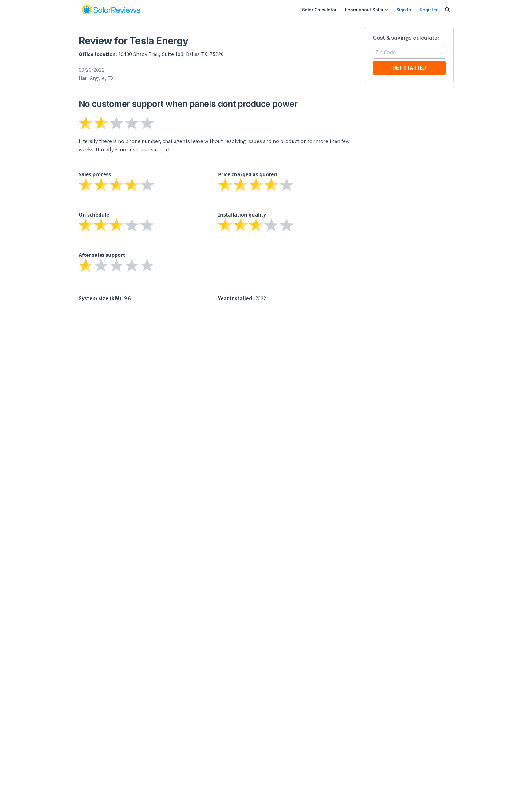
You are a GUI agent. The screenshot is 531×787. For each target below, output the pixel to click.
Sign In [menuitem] (403, 9)
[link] (110, 10)
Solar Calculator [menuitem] (319, 9)
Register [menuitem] (429, 9)
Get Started (409, 68)
